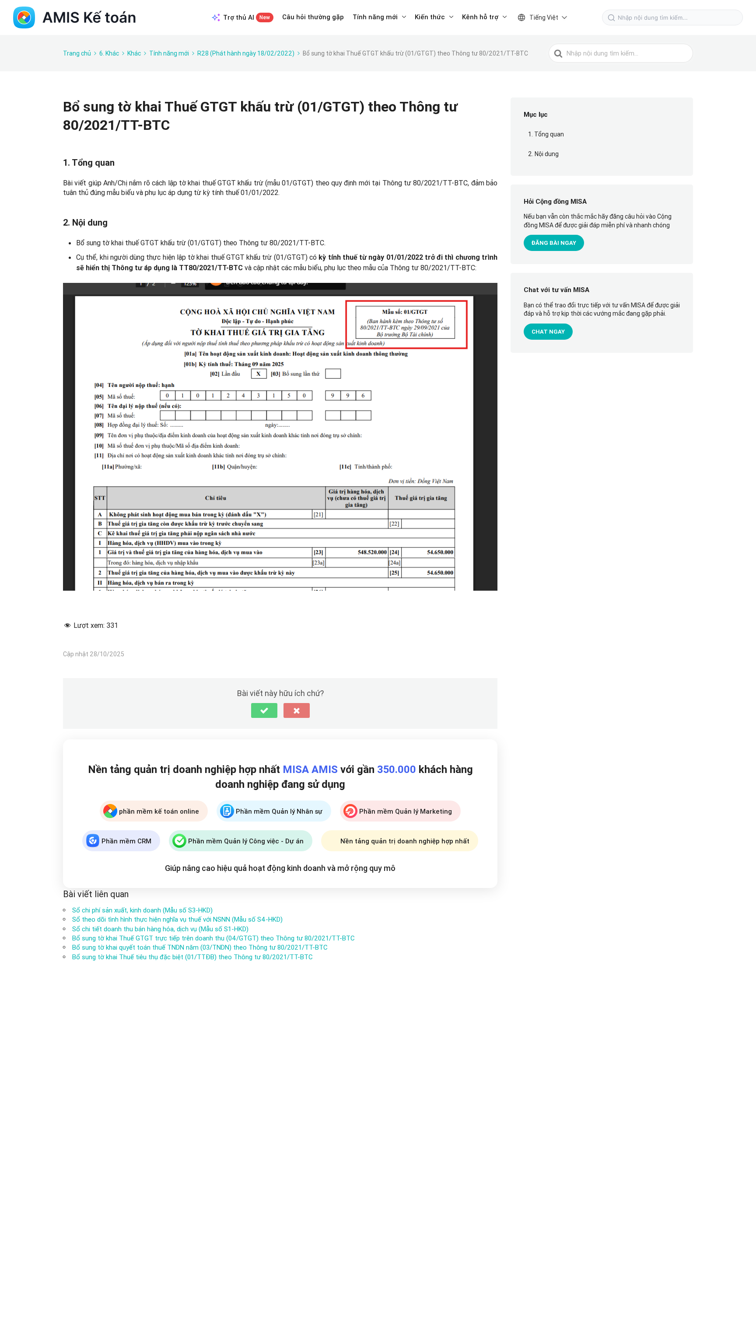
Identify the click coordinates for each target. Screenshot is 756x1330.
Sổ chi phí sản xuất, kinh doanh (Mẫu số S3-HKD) (142, 910)
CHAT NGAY (548, 331)
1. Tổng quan (546, 134)
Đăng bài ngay (554, 243)
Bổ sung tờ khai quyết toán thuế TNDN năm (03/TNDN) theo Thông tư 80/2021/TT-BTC (200, 947)
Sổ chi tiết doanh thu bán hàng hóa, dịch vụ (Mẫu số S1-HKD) (160, 929)
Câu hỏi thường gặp (313, 17)
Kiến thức (430, 17)
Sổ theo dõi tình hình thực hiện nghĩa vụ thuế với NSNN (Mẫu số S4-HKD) (177, 919)
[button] (264, 710)
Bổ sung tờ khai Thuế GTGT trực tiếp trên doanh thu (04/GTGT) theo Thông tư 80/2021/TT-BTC (213, 938)
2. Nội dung (543, 154)
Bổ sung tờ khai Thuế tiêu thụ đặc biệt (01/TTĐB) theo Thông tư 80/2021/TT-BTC (192, 957)
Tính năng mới (375, 17)
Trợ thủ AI (246, 17)
